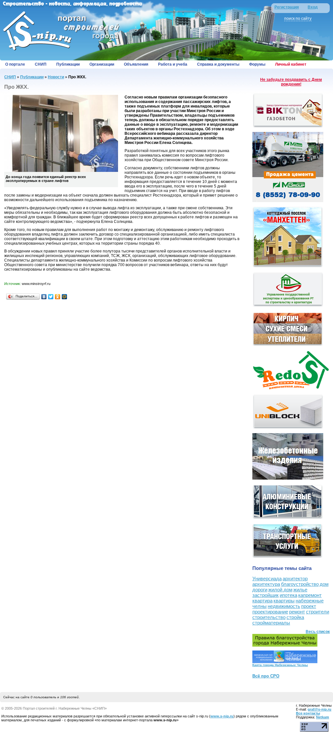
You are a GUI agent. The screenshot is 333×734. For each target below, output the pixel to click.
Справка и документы (218, 64)
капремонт (310, 595)
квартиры (284, 600)
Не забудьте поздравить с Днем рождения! (291, 81)
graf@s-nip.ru (319, 709)
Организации (101, 64)
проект (308, 606)
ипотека (288, 595)
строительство (269, 617)
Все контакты (308, 713)
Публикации (68, 64)
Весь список (318, 631)
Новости (56, 77)
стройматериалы (271, 622)
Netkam (322, 717)
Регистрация (286, 7)
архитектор (295, 578)
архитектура (266, 584)
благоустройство (300, 584)
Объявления (136, 64)
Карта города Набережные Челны (280, 665)
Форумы (257, 64)
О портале (15, 64)
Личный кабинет (290, 64)
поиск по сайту (298, 18)
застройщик (265, 595)
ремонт (297, 611)
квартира (262, 600)
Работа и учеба (172, 64)
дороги (259, 589)
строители (317, 611)
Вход (313, 7)
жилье (300, 589)
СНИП (41, 64)
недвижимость (284, 606)
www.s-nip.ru (221, 716)
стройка (295, 617)
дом (324, 584)
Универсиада (267, 578)
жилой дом (280, 589)
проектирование (270, 611)
